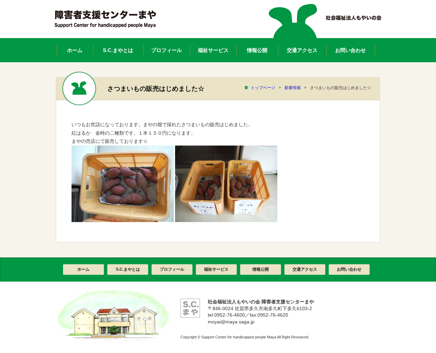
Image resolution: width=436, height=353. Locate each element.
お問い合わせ (349, 269)
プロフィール (172, 269)
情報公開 (260, 269)
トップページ (263, 87)
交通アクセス (305, 269)
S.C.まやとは (128, 269)
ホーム (83, 269)
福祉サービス (216, 269)
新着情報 (292, 87)
